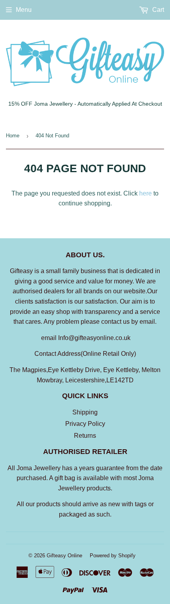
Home (12, 136)
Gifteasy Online (64, 555)
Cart (157, 9)
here (145, 193)
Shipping (85, 412)
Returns (85, 435)
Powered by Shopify (113, 555)
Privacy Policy (85, 423)
